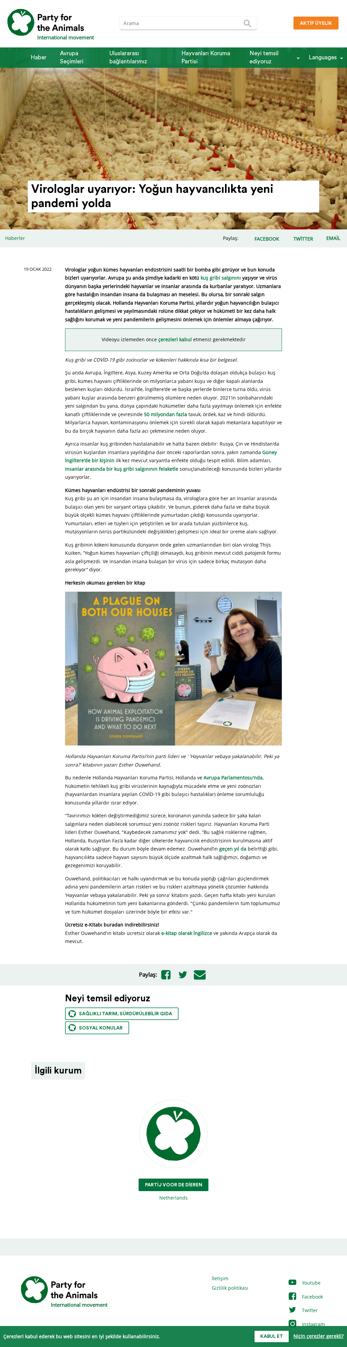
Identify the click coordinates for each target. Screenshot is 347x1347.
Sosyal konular (101, 1028)
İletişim (220, 1278)
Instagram (313, 1324)
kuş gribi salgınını (221, 277)
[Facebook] (165, 974)
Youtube (311, 1283)
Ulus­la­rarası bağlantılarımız (128, 57)
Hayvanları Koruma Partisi (205, 57)
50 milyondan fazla (165, 414)
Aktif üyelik (316, 23)
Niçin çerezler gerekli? (318, 1336)
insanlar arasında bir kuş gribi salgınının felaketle (121, 469)
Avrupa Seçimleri (71, 57)
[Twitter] (182, 974)
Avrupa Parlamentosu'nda (233, 777)
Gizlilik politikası (230, 1288)
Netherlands (173, 1192)
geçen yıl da (232, 848)
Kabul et (271, 1336)
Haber (38, 57)
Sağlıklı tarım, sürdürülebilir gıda (125, 1014)
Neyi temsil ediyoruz (264, 57)
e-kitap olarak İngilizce (186, 933)
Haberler (15, 238)
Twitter (309, 1310)
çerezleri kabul (175, 339)
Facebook (312, 1296)
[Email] (199, 974)
